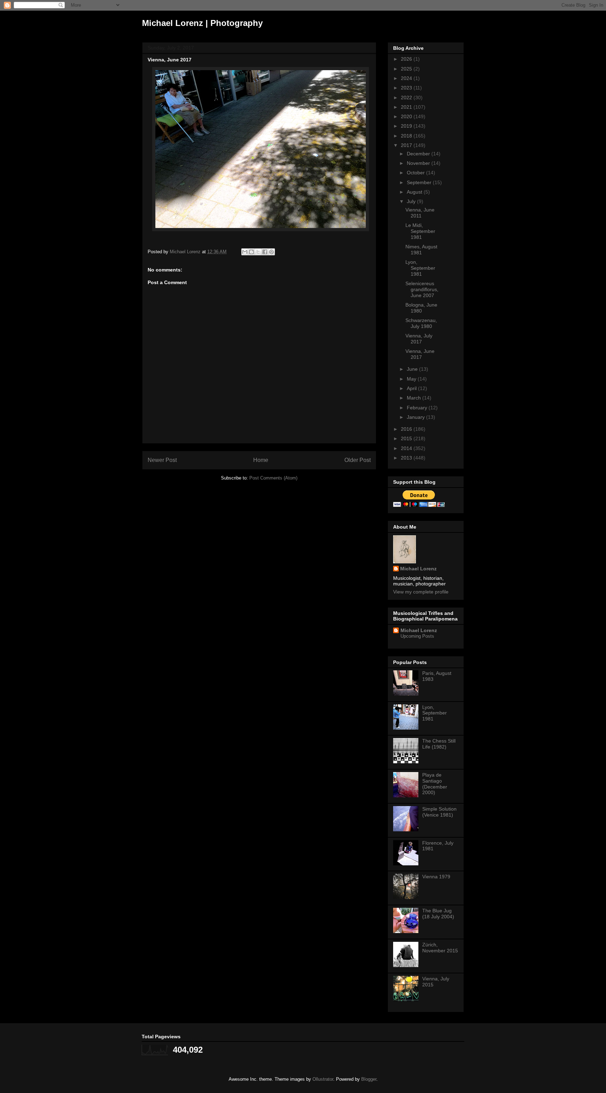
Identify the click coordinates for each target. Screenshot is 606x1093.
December (419, 153)
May (412, 379)
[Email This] (244, 251)
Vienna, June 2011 (420, 213)
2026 (407, 59)
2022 (407, 97)
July (412, 201)
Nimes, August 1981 (421, 249)
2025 (407, 69)
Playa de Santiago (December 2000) (434, 783)
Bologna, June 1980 (421, 308)
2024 (407, 78)
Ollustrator (322, 1079)
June (413, 369)
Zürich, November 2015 (440, 947)
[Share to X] (258, 251)
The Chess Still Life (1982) (439, 744)
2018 (407, 136)
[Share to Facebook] (264, 251)
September (420, 182)
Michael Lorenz (418, 568)
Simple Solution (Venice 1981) (439, 812)
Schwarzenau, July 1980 (421, 323)
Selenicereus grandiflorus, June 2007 (421, 289)
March (414, 398)
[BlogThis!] (251, 251)
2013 (407, 458)
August (415, 192)
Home (260, 460)
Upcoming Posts (417, 636)
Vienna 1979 (436, 876)
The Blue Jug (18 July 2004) (438, 913)
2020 (407, 116)
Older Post (357, 460)
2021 (407, 107)
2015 (407, 438)
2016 (407, 429)
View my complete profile (421, 592)
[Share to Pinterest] (271, 251)
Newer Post (162, 460)
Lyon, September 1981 (420, 268)
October (416, 172)
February (418, 407)
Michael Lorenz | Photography (202, 23)
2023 (407, 87)
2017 (407, 145)
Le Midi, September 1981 (420, 231)
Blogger (368, 1079)
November (419, 163)
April (412, 388)
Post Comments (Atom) (273, 478)
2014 (407, 448)
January (416, 417)
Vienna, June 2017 (420, 354)
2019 (407, 126)
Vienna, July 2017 (418, 338)
